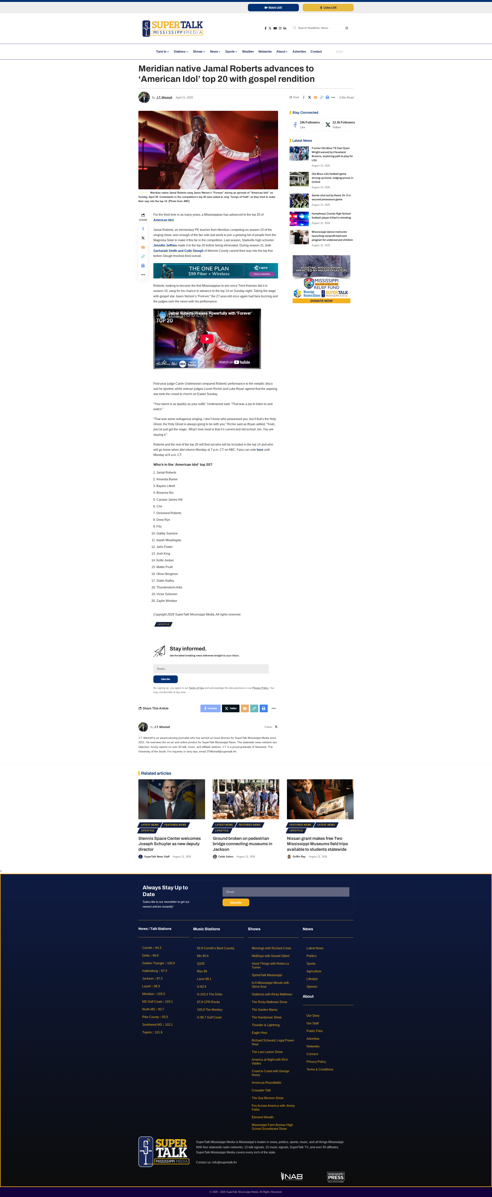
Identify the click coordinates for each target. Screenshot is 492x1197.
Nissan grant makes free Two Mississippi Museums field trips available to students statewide (317, 844)
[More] (333, 97)
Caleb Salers (225, 856)
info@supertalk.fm (224, 1162)
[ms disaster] (321, 279)
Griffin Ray (299, 856)
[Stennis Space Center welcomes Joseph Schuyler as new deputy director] (171, 799)
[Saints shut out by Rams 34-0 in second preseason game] (299, 200)
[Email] (315, 97)
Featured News (175, 825)
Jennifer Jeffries (165, 245)
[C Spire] (215, 270)
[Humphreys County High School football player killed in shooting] (299, 219)
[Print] (327, 97)
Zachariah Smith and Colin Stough (178, 250)
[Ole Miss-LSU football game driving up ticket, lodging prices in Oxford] (299, 179)
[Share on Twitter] (309, 97)
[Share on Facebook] (303, 97)
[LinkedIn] (285, 28)
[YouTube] (275, 28)
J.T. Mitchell (164, 97)
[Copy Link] (321, 97)
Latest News (150, 825)
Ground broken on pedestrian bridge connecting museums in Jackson (242, 844)
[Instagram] (280, 28)
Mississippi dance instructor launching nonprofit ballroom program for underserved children (332, 235)
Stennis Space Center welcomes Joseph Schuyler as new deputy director (169, 844)
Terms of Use (196, 688)
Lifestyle (163, 624)
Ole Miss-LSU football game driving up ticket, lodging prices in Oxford (332, 177)
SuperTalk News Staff (156, 856)
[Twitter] (270, 28)
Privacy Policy (260, 688)
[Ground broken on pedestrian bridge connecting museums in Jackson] (246, 799)
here (260, 449)
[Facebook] (266, 28)
